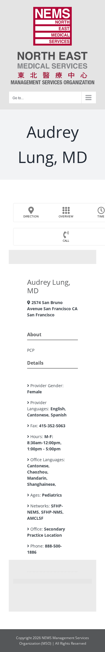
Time (100, 216)
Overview (66, 216)
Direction (31, 216)
